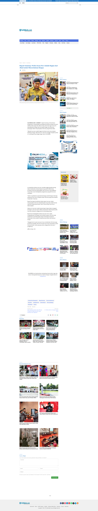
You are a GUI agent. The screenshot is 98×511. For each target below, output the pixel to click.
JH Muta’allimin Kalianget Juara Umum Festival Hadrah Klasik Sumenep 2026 (72, 104)
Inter (25, 40)
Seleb (60, 40)
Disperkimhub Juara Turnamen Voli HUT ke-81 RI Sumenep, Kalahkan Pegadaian (64, 252)
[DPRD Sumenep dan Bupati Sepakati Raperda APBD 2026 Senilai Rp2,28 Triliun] (29, 412)
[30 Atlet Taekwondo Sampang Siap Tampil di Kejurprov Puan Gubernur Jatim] (64, 226)
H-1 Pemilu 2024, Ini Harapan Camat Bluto (51, 310)
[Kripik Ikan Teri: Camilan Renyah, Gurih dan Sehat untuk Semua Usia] (65, 178)
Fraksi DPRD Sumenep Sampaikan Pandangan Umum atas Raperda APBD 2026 (48, 448)
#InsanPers (30, 302)
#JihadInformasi (36, 302)
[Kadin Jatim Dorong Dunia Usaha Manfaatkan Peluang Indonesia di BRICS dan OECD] (63, 94)
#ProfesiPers (30, 304)
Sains (59, 42)
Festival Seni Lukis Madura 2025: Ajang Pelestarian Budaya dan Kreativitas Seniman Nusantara (49, 378)
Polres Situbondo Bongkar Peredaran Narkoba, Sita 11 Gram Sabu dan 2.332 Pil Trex (64, 290)
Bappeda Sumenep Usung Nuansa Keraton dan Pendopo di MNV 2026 (25, 328)
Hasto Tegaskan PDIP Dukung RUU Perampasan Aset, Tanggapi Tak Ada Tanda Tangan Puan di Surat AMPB (72, 88)
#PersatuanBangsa (50, 302)
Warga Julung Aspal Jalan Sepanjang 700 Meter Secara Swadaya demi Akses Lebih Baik (72, 137)
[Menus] (20, 3)
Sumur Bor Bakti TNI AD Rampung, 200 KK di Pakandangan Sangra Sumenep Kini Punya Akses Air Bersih (25, 341)
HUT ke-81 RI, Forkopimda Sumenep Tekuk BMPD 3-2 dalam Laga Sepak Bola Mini (64, 241)
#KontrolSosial (42, 302)
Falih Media (23, 69)
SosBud (47, 40)
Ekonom (36, 40)
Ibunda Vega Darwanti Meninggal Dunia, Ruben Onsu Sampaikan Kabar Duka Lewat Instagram (44, 0)
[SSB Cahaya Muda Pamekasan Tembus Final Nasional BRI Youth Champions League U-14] (74, 237)
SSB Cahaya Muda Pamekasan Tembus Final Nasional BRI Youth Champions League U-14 (73, 241)
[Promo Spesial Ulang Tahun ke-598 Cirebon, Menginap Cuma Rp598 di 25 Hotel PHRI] (63, 132)
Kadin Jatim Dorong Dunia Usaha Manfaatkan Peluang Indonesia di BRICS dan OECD (72, 93)
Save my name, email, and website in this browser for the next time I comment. (35, 474)
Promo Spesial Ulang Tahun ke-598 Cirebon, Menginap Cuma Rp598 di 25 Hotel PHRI (71, 131)
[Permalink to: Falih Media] (20, 70)
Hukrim (43, 40)
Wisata (67, 40)
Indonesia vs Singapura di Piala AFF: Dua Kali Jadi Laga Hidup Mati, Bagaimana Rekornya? (74, 252)
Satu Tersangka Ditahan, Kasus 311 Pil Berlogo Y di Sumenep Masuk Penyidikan (64, 279)
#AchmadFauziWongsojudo (32, 300)
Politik (32, 40)
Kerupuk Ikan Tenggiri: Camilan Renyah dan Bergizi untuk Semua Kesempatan (73, 181)
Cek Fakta (63, 42)
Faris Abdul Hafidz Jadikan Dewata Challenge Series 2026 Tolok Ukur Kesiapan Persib (73, 231)
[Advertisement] (14, 21)
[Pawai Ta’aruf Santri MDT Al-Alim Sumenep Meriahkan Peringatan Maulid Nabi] (52, 323)
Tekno (63, 40)
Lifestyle (56, 40)
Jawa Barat (34, 42)
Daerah (29, 40)
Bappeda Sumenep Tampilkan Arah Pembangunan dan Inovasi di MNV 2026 (38, 328)
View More (69, 108)
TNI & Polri (39, 42)
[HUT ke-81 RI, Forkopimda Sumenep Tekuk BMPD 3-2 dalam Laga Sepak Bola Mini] (64, 237)
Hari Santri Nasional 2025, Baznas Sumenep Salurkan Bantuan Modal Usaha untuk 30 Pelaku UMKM (29, 397)
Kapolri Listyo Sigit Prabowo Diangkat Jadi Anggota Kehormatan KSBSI (71, 99)
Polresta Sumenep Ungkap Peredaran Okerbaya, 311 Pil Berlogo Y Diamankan (73, 279)
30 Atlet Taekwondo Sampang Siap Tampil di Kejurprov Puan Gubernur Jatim (64, 231)
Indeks (23, 2)
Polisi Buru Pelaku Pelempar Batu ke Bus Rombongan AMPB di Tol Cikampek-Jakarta (74, 290)
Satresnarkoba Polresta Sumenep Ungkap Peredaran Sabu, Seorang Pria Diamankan (64, 269)
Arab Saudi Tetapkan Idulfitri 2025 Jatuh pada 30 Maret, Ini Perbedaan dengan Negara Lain (71, 121)
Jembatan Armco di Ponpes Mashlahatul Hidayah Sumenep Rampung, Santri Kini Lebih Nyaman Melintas (51, 341)
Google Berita (43, 276)
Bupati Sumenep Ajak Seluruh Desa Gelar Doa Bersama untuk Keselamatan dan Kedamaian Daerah (29, 448)
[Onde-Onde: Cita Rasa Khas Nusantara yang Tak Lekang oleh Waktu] (65, 192)
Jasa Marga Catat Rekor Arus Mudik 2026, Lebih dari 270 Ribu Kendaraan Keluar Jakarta (72, 116)
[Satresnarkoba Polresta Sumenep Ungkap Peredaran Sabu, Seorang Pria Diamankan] (64, 264)
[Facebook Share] (48, 315)
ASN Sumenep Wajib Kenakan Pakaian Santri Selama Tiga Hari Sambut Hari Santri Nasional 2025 (49, 414)
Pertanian (51, 42)
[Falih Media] (26, 30)
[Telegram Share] (55, 315)
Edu (40, 40)
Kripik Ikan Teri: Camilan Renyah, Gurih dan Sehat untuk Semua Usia (64, 184)
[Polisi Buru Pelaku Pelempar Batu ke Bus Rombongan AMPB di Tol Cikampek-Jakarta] (74, 285)
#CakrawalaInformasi (50, 300)
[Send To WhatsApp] (57, 315)
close (18, 4)
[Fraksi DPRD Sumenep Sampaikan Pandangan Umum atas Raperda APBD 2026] (49, 437)
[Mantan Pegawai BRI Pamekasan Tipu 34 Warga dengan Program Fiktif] (74, 264)
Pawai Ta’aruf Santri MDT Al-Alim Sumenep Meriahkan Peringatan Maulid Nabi (51, 328)
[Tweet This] (50, 315)
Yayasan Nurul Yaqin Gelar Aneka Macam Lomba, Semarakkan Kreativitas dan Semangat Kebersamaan (72, 126)
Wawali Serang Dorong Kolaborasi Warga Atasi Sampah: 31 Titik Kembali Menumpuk (72, 83)
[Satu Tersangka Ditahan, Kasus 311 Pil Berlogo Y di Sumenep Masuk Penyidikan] (64, 275)
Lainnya (68, 42)
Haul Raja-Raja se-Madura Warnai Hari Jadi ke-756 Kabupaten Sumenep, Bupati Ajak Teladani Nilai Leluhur (29, 378)
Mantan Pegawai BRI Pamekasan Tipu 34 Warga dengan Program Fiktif (74, 269)
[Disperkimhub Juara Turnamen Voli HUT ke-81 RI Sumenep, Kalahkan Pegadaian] (64, 247)
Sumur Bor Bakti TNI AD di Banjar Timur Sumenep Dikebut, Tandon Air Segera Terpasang (38, 341)
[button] (77, 3)
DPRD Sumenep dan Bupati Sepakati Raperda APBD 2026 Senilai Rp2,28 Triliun (29, 424)
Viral (43, 42)
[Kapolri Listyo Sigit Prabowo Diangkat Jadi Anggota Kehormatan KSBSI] (63, 99)
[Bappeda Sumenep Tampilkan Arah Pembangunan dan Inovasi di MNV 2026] (39, 323)
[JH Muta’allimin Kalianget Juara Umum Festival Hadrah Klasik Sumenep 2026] (63, 104)
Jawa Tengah (28, 42)
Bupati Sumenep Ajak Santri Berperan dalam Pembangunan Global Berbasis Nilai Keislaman (48, 397)
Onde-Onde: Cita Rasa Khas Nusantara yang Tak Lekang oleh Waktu (64, 197)
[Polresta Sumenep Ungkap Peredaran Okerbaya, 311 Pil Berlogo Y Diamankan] (74, 275)
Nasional (21, 40)
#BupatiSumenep (42, 300)
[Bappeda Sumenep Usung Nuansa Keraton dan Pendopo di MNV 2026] (26, 323)
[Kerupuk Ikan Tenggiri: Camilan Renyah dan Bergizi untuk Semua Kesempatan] (74, 177)
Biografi (46, 42)
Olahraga (51, 40)
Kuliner (55, 42)
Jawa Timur (22, 42)
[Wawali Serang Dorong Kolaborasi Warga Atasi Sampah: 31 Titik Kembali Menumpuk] (63, 83)
